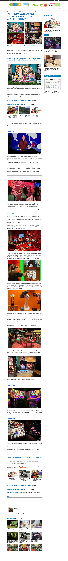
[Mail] (19, 513)
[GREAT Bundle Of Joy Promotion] (36, 110)
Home (8, 11)
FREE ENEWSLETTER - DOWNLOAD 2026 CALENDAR (51, 76)
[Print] (20, 502)
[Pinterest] (13, 502)
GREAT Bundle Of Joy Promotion (52, 30)
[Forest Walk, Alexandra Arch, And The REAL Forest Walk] (24, 110)
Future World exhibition (21, 467)
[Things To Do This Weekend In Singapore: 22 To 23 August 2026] (52, 43)
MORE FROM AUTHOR (18, 518)
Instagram (19, 45)
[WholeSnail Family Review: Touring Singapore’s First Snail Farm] (36, 524)
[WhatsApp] (15, 502)
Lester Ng (9, 20)
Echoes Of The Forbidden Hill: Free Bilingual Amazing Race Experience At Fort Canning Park (12, 541)
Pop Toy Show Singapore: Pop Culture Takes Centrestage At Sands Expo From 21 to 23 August (24, 553)
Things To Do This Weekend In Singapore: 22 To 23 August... (51, 51)
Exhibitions (14, 11)
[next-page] (9, 556)
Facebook (23, 45)
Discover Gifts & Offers (29, 104)
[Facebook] (54, 0)
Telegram (28, 45)
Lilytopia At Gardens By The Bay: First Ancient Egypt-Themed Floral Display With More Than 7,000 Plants (12, 553)
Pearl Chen (45, 52)
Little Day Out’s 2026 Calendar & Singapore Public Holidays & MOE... (52, 92)
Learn (11, 11)
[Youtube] (60, 0)
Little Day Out (46, 31)
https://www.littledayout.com (17, 509)
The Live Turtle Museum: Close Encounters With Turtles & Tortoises (25, 479)
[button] (59, 9)
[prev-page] (8, 556)
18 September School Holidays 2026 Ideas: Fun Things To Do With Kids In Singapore (24, 529)
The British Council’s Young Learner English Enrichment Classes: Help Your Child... (12, 116)
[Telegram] (22, 502)
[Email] (18, 502)
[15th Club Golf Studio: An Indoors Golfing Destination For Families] (12, 524)
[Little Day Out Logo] (15, 5)
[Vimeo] (58, 0)
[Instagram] (55, 0)
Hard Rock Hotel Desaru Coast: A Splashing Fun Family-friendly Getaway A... (52, 69)
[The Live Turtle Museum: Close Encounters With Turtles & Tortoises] (24, 474)
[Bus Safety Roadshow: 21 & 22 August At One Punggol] (36, 536)
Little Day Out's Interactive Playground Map (30, 492)
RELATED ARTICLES (11, 518)
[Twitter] (57, 0)
